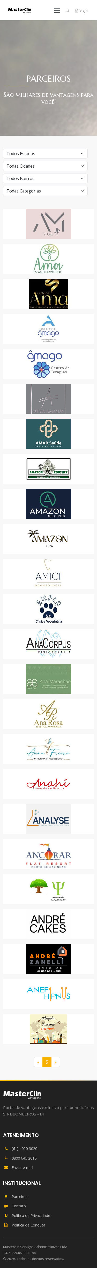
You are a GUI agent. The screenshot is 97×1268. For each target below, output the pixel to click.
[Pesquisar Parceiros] (67, 11)
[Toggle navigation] (57, 10)
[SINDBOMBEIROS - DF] (22, 1095)
